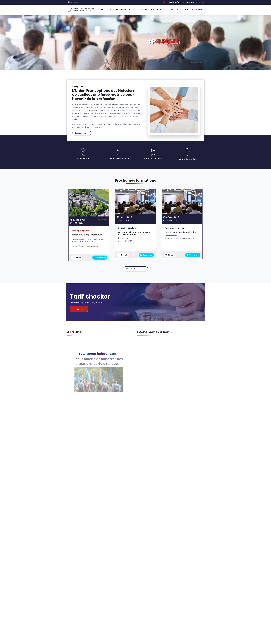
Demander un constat (125, 9)
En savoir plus (80, 133)
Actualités (142, 9)
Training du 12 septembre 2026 (87, 235)
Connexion (100, 257)
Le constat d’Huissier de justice (180, 232)
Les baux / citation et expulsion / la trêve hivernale (134, 233)
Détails (78, 257)
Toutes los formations (136, 269)
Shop (186, 9)
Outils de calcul (157, 9)
